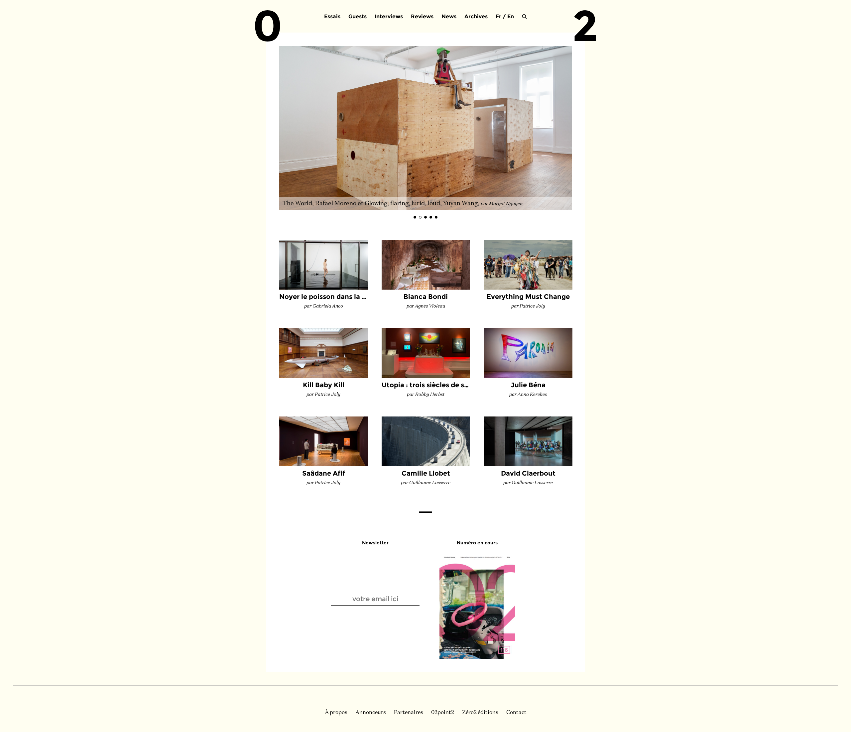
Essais (332, 16)
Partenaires (408, 712)
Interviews (389, 16)
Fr (498, 16)
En (510, 16)
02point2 (442, 712)
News (448, 16)
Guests (357, 16)
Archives (476, 16)
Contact (516, 712)
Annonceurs (370, 712)
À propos (336, 712)
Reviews (422, 16)
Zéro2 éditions (480, 712)
